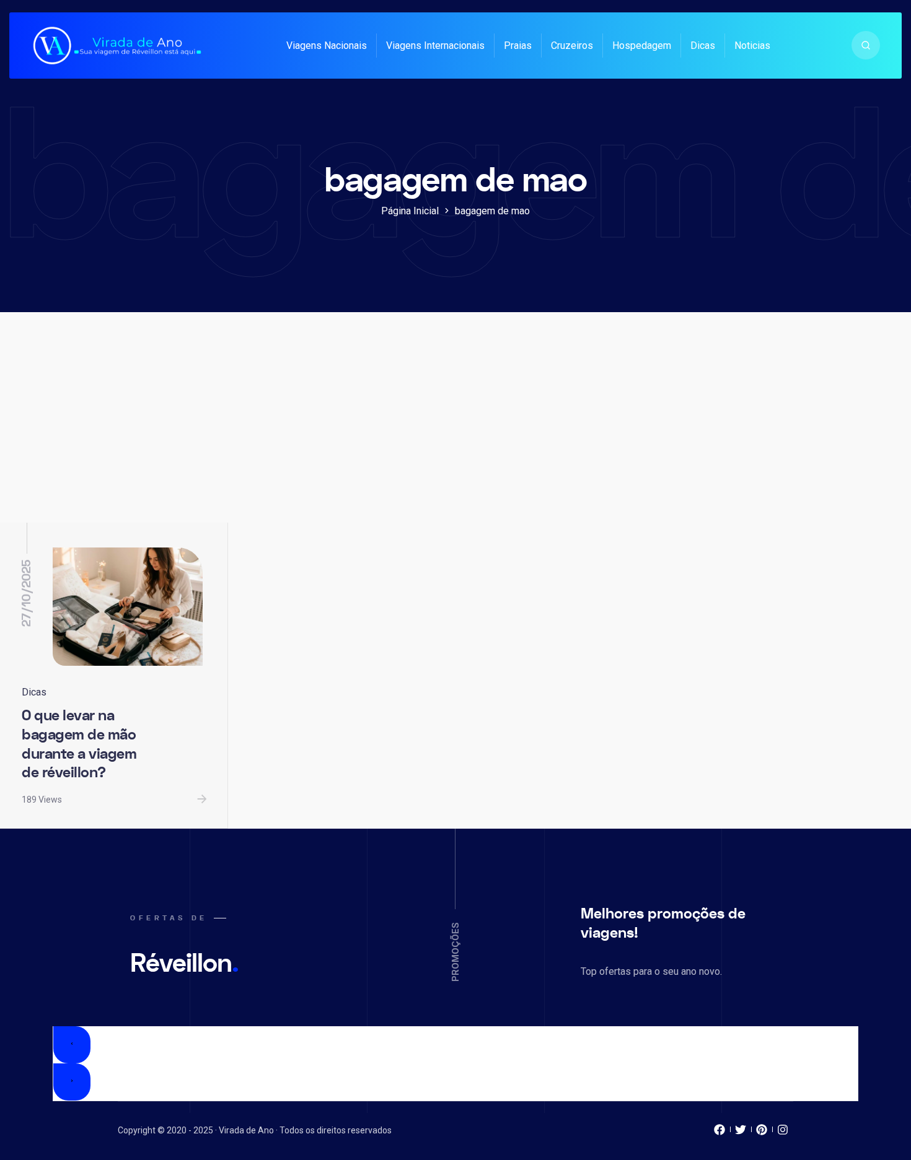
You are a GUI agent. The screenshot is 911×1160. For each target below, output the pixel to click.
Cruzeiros (572, 45)
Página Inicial (410, 211)
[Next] (71, 1082)
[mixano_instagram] (782, 1132)
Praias (518, 45)
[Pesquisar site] (866, 45)
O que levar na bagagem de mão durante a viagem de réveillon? (79, 744)
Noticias (752, 45)
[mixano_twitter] (740, 1132)
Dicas (702, 45)
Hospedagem (641, 45)
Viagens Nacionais (326, 45)
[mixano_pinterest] (761, 1132)
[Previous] (71, 1044)
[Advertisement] (455, 430)
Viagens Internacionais (435, 45)
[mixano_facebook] (719, 1132)
